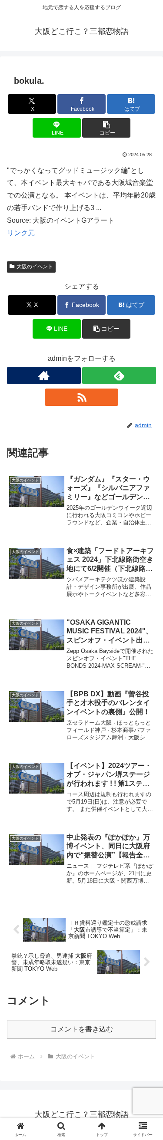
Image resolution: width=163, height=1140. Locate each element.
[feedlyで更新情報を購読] (119, 375)
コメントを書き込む (81, 1029)
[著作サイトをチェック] (44, 375)
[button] (106, 128)
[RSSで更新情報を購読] (82, 397)
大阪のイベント (35, 267)
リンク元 (21, 233)
